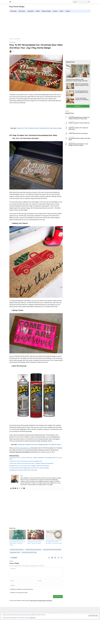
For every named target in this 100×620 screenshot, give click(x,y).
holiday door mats (15, 552)
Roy (13, 51)
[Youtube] (15, 488)
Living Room (30, 11)
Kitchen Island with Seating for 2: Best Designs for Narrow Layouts (78, 144)
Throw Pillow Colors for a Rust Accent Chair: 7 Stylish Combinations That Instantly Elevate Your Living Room (35, 458)
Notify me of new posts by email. (19, 592)
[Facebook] (22, 488)
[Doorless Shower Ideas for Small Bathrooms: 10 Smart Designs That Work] (77, 71)
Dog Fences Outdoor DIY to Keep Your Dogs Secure (78, 128)
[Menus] (10, 1)
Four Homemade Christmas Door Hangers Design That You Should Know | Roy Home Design (17, 542)
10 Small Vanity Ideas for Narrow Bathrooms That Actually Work (81, 91)
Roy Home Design (16, 6)
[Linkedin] (11, 488)
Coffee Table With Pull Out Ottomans (78, 133)
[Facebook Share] (49, 557)
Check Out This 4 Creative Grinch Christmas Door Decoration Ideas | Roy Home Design (36, 541)
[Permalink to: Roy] (10, 51)
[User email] (24, 488)
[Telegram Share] (58, 557)
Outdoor (68, 11)
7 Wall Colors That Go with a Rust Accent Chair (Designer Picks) (25, 461)
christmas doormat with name (33, 549)
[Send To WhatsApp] (61, 557)
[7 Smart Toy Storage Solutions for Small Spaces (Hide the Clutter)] (70, 100)
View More (77, 106)
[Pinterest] (13, 488)
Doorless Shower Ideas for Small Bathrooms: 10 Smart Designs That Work (77, 80)
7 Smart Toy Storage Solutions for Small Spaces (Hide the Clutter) (82, 98)
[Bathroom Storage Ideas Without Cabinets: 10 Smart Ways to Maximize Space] (70, 86)
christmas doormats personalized (52, 549)
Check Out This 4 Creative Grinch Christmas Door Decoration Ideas (39, 128)
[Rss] (17, 488)
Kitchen (38, 11)
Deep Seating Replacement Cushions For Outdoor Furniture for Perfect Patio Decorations (79, 118)
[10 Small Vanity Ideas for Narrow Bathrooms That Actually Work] (70, 93)
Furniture (55, 11)
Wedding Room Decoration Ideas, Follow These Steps (23, 470)
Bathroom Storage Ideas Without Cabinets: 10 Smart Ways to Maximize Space (82, 84)
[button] (89, 1)
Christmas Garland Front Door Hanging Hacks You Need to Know (39, 444)
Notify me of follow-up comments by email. (22, 589)
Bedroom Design (46, 11)
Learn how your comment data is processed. (40, 600)
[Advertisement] (50, 25)
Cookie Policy (32, 617)
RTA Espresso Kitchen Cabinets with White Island (79, 139)
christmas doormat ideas (16, 549)
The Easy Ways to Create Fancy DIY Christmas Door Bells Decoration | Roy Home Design (54, 541)
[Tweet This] (52, 557)
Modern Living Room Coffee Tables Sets (79, 123)
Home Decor (22, 11)
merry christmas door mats (29, 552)
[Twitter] (19, 488)
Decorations (12, 42)
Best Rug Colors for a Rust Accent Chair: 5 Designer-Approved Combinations (29, 465)
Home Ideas (13, 11)
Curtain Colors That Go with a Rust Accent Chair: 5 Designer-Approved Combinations (31, 463)
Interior (61, 11)
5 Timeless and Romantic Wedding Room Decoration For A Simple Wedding (29, 468)
